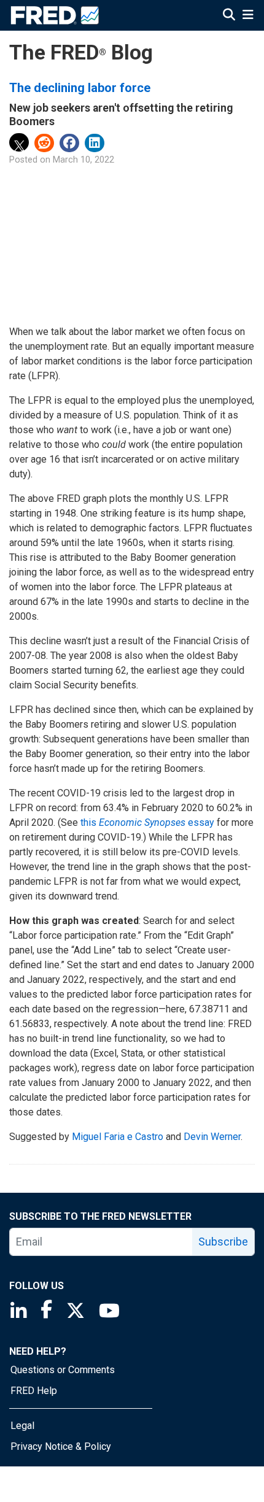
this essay (147, 822)
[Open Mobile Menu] (248, 16)
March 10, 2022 (83, 160)
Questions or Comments (62, 1370)
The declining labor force (79, 87)
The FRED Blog (81, 52)
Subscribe (223, 1241)
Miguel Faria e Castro (117, 1136)
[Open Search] (229, 16)
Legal (22, 1425)
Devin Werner (212, 1136)
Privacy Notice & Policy (60, 1446)
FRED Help (33, 1390)
